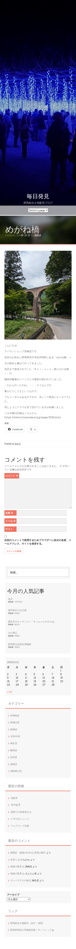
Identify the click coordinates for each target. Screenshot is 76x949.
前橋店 (17, 636)
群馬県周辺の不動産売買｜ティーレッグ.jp (32, 929)
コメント (11, 475)
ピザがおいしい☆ (20, 818)
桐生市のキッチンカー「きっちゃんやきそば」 (32, 621)
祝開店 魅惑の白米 (20, 852)
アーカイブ (13, 894)
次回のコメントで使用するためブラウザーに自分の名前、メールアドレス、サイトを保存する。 (37, 541)
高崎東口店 (16, 771)
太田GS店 (18, 601)
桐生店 (17, 624)
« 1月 (9, 692)
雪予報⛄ (16, 804)
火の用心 (12, 632)
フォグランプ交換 (20, 825)
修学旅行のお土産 (17, 610)
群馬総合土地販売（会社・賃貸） (27, 923)
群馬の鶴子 (40, 852)
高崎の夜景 (16, 866)
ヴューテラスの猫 (19, 880)
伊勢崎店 (14, 715)
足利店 (13, 757)
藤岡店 (13, 750)
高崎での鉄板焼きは (21, 811)
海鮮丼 (14, 798)
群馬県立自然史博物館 (19, 644)
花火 (10, 598)
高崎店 (37, 235)
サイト (9, 529)
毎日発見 (38, 196)
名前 (9, 512)
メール (10, 521)
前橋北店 (14, 722)
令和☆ (13, 859)
